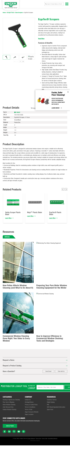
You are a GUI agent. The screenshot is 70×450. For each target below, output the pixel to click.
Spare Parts (50, 409)
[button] (15, 112)
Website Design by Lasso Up (35, 440)
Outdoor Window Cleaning (9, 409)
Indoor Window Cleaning (9, 404)
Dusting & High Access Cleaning (11, 399)
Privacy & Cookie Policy (31, 404)
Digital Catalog (51, 402)
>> (23, 61)
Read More (41, 38)
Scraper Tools (10, 12)
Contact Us (28, 399)
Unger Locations (29, 414)
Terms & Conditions (30, 407)
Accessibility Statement (52, 438)
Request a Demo (8, 360)
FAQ (48, 404)
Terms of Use (38, 438)
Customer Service (52, 399)
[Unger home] (11, 5)
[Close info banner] (68, 92)
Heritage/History (29, 402)
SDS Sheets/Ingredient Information (56, 407)
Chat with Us (61, 371)
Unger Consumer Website (31, 412)
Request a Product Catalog (12, 366)
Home (4, 12)
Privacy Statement (31, 438)
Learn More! (56, 108)
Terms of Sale (28, 409)
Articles (7, 237)
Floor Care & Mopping (8, 402)
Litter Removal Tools (8, 407)
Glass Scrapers (19, 12)
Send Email (48, 371)
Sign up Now (10, 426)
